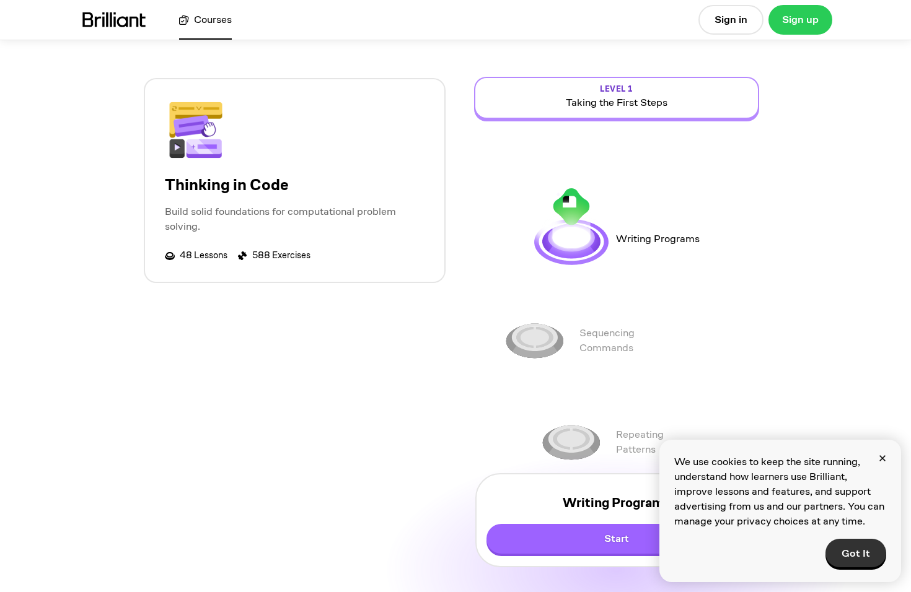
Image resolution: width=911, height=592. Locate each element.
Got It (856, 553)
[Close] (882, 458)
